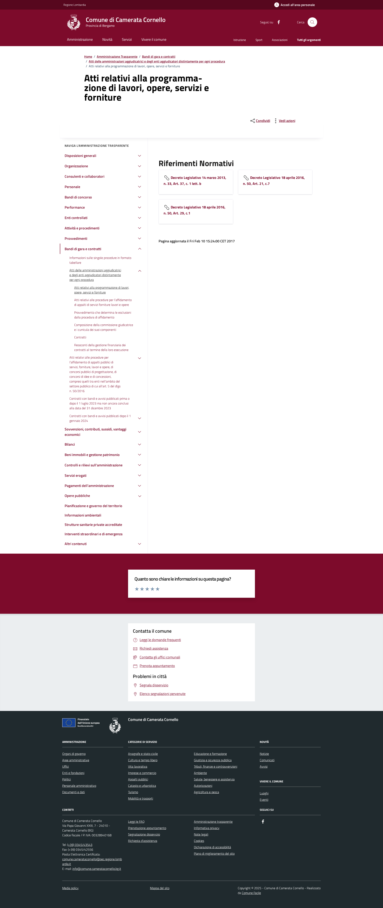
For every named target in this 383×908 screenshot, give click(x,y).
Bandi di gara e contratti (158, 56)
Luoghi (264, 793)
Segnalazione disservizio (144, 834)
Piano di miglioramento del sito (214, 853)
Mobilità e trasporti (140, 798)
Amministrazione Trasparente (117, 56)
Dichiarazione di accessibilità (212, 847)
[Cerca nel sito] (312, 22)
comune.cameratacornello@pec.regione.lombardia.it (92, 861)
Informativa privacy (206, 828)
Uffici (65, 766)
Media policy (70, 888)
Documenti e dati (73, 792)
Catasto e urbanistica (142, 785)
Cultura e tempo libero (142, 760)
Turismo (133, 792)
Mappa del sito (159, 888)
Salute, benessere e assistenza (214, 779)
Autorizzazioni (203, 785)
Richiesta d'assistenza (142, 840)
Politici (66, 779)
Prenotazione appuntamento (147, 828)
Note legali (201, 834)
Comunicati (267, 760)
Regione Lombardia (74, 5)
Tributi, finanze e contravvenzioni (215, 766)
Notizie (264, 753)
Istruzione (239, 40)
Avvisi (264, 766)
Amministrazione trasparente (213, 821)
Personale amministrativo (79, 785)
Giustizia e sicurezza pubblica (213, 760)
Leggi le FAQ (136, 821)
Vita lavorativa (137, 766)
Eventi (264, 799)
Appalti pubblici (138, 779)
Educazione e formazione (210, 753)
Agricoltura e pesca (206, 792)
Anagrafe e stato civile (143, 753)
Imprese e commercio (142, 772)
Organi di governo (74, 753)
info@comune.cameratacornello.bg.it (96, 868)
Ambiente (200, 772)
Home (88, 56)
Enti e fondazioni (73, 772)
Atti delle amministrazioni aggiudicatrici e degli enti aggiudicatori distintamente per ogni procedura (157, 61)
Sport (259, 40)
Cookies (199, 840)
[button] (294, 5)
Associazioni (279, 40)
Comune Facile (251, 892)
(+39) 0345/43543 (79, 844)
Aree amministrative (75, 760)
